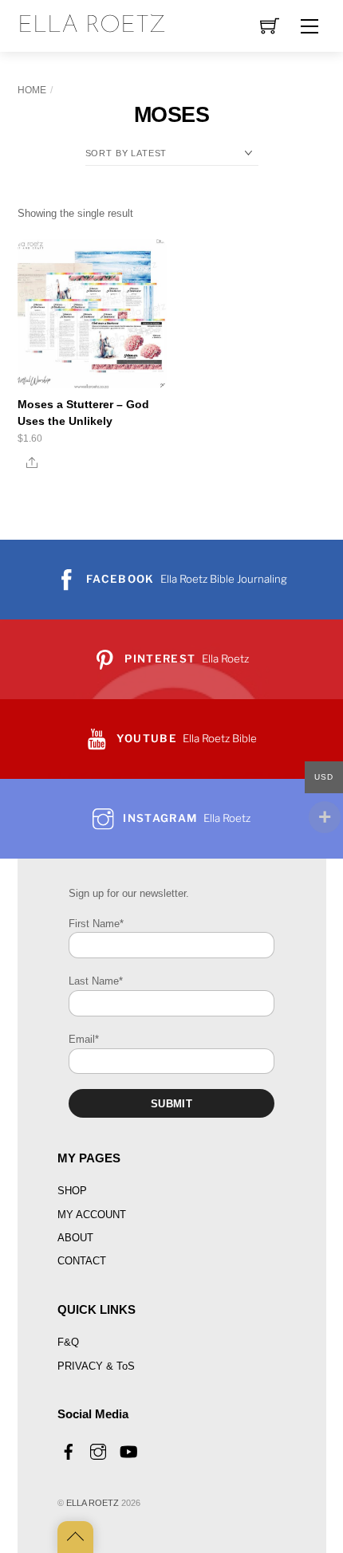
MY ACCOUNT (91, 1215)
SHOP (72, 1191)
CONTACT (81, 1261)
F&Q (68, 1342)
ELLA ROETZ (92, 1503)
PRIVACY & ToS (96, 1366)
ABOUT (75, 1238)
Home (32, 90)
